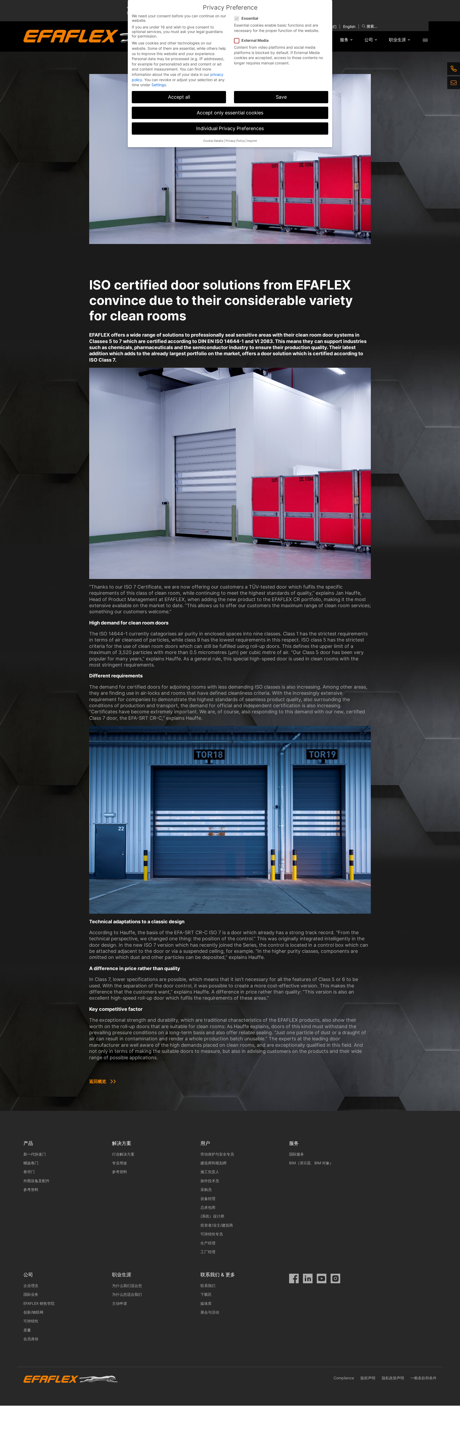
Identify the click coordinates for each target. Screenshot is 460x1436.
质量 (27, 1330)
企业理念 (30, 1285)
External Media (255, 40)
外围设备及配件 (36, 1180)
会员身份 (30, 1338)
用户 (205, 1143)
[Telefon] (453, 68)
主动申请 (119, 1303)
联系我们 (207, 1285)
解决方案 (121, 1143)
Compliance (344, 1378)
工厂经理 (207, 1251)
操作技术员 (209, 1180)
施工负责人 (209, 1171)
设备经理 (207, 1198)
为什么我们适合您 (127, 1285)
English (349, 26)
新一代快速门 (35, 1154)
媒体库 (206, 1303)
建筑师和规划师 (213, 1163)
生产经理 (207, 1243)
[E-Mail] (453, 82)
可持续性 (30, 1321)
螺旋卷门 (30, 1163)
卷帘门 (29, 1171)
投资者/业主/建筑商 (216, 1225)
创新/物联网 (33, 1312)
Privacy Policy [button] (235, 141)
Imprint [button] (252, 141)
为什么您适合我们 (127, 1294)
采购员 (206, 1189)
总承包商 (207, 1207)
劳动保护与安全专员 (217, 1154)
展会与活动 (209, 1312)
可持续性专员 (211, 1234)
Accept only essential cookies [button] (230, 112)
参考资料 (30, 1189)
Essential (249, 18)
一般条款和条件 (423, 1378)
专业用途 (119, 1163)
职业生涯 (397, 39)
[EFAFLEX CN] (104, 36)
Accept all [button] (179, 97)
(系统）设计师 (212, 1216)
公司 (368, 39)
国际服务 (296, 1154)
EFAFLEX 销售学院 (39, 1303)
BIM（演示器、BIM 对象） (311, 1163)
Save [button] (281, 97)
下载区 (206, 1294)
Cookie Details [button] (213, 141)
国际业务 (30, 1294)
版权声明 (367, 1378)
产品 (28, 1143)
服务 (344, 39)
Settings (158, 84)
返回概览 (97, 1081)
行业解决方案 (123, 1154)
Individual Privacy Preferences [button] (230, 128)
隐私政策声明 (393, 1378)
